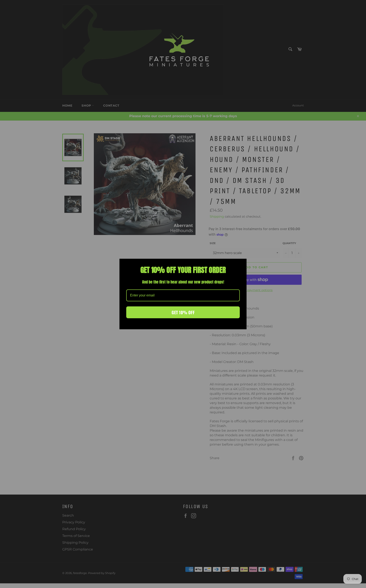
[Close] (241, 264)
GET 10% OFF (183, 312)
